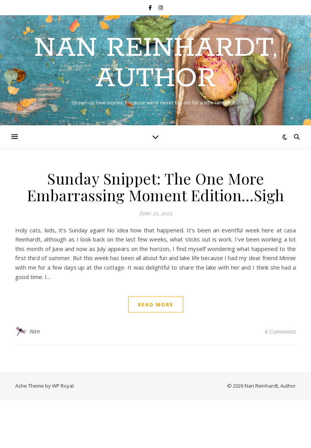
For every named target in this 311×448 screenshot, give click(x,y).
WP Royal (63, 385)
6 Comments (280, 331)
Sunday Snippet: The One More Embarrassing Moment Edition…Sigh (155, 186)
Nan (35, 331)
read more (155, 304)
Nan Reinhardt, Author (155, 63)
